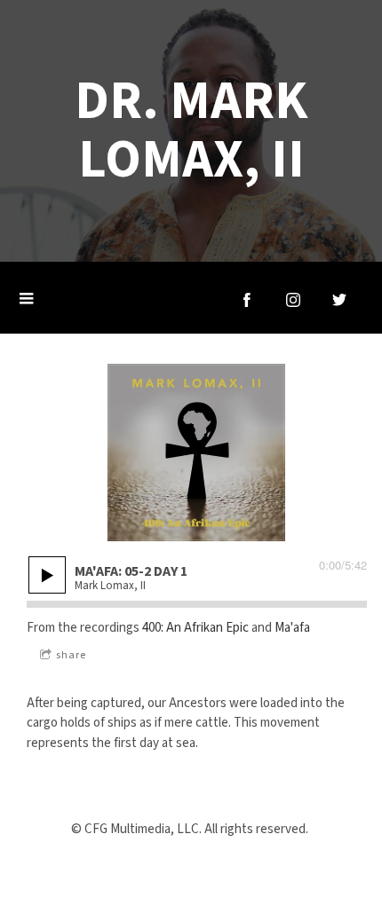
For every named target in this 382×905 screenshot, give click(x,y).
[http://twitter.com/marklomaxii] (339, 300)
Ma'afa (292, 627)
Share (71, 655)
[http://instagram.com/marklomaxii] (293, 300)
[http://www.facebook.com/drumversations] (247, 300)
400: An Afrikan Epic (195, 627)
